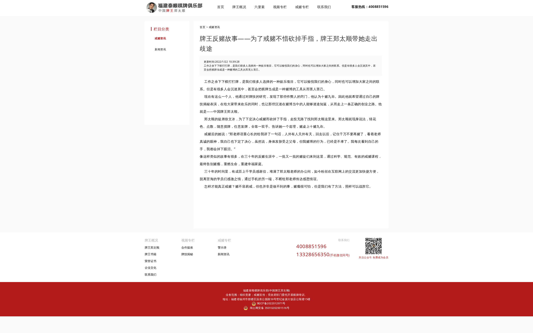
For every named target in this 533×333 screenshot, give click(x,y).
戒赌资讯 (160, 38)
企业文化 (150, 268)
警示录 (222, 247)
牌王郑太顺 (152, 247)
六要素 (259, 7)
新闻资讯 (160, 49)
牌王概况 (239, 7)
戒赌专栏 (302, 7)
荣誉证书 (150, 261)
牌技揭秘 (187, 254)
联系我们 (324, 7)
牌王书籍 (150, 254)
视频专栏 (280, 7)
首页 (220, 7)
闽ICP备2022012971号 (270, 303)
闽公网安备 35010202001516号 (269, 308)
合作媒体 (187, 247)
